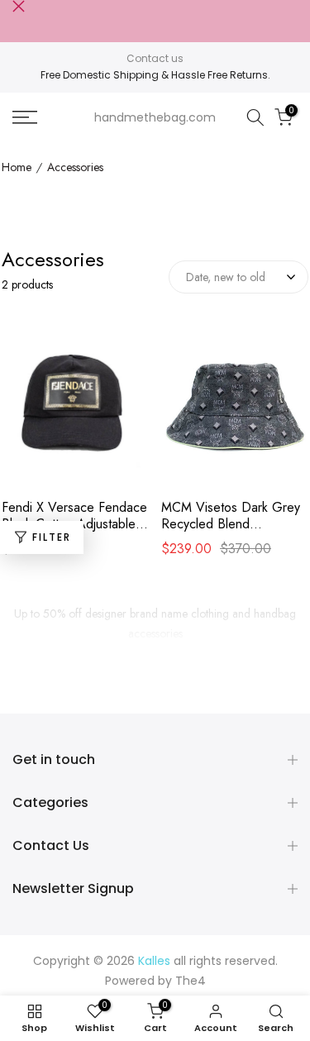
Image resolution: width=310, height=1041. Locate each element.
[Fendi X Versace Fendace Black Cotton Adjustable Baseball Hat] (75, 409)
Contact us (155, 58)
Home (16, 167)
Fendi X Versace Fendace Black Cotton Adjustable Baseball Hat (74, 515)
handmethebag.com (155, 117)
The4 (190, 980)
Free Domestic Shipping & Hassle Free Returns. (155, 75)
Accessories (75, 167)
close (18, 6)
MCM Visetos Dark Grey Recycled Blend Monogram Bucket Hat (230, 515)
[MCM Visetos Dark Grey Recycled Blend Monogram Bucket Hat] (234, 409)
